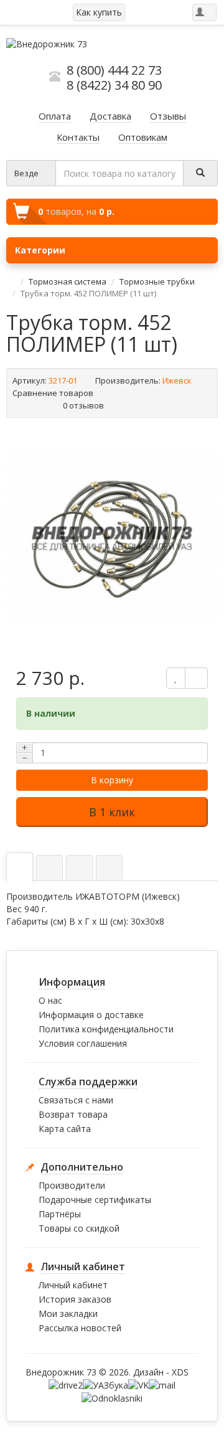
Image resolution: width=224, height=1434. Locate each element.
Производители (72, 1185)
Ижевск (177, 380)
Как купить (99, 12)
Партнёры (60, 1214)
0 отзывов (83, 405)
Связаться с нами (76, 1100)
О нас (50, 1000)
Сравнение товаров (53, 393)
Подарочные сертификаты (95, 1199)
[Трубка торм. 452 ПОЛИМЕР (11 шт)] (112, 536)
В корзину (112, 780)
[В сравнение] (196, 678)
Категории (40, 250)
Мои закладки (68, 1313)
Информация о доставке (91, 1015)
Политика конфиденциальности (106, 1029)
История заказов (75, 1299)
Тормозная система (67, 281)
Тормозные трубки (157, 281)
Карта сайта (65, 1128)
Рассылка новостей (80, 1328)
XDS (180, 1372)
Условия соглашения (83, 1043)
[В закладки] (175, 678)
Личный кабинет (73, 1285)
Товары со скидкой (79, 1228)
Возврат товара (73, 1114)
